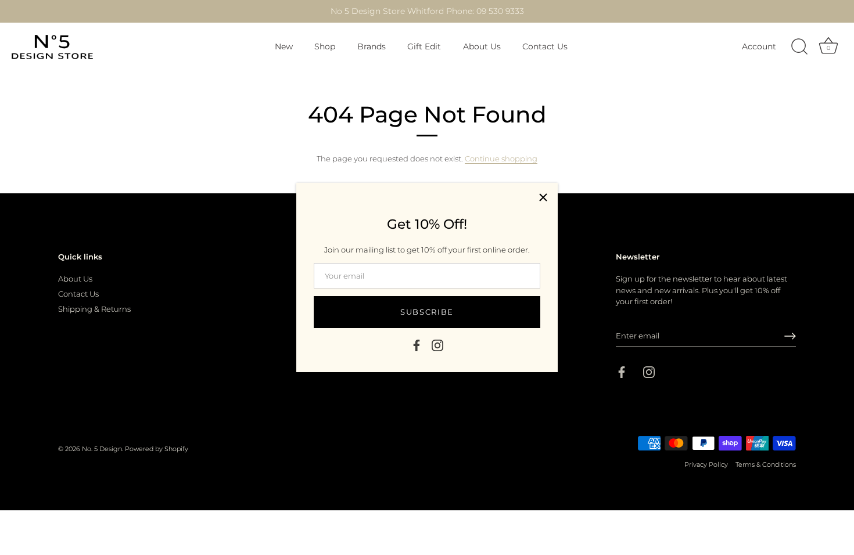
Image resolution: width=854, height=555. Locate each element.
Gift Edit (424, 46)
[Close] (543, 197)
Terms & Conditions (765, 464)
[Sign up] (790, 336)
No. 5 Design (102, 449)
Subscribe (427, 311)
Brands (371, 46)
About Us (482, 46)
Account (759, 46)
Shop (324, 46)
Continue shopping (501, 158)
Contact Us (545, 46)
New (284, 46)
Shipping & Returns (94, 308)
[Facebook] (416, 344)
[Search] (799, 47)
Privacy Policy (706, 464)
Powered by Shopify (156, 449)
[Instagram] (437, 344)
